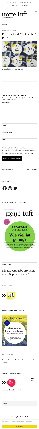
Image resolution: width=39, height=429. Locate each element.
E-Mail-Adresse (7, 132)
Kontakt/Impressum (26, 3)
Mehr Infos (8, 423)
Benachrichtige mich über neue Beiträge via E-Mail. (18, 153)
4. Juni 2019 (5, 30)
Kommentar (6, 102)
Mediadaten (14, 6)
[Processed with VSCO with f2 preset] (19, 66)
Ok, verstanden (19, 426)
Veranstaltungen (11, 3)
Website (4, 139)
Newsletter (24, 6)
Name (4, 125)
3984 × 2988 (12, 30)
